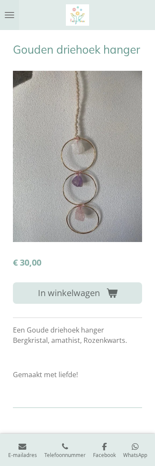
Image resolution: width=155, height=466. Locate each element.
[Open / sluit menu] (9, 15)
